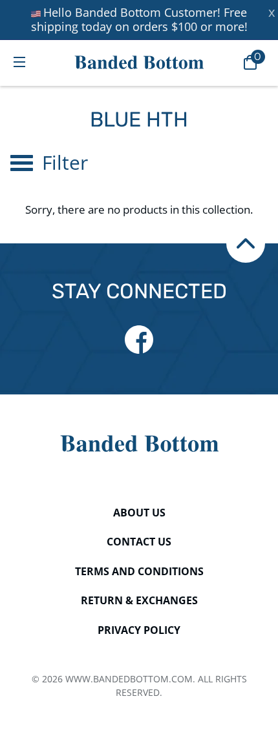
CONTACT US (139, 542)
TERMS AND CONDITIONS (139, 571)
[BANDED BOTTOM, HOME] (139, 62)
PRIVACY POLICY (139, 630)
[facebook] (139, 339)
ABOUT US (139, 512)
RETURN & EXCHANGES (139, 600)
